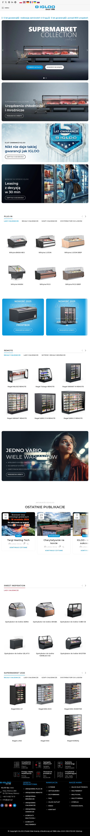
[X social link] (5, 2)
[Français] (31, 2)
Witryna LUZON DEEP (73, 252)
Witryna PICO (45, 284)
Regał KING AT (17, 709)
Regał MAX (45, 741)
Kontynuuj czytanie (18, 547)
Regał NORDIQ (73, 741)
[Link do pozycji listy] (10, 796)
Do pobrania (53, 794)
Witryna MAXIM (17, 284)
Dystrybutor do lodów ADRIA (17, 622)
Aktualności (53, 791)
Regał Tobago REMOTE (45, 387)
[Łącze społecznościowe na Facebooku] (3, 2)
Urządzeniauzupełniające (70, 772)
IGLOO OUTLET (54, 802)
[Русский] (38, 2)
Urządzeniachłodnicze (26, 763)
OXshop (79, 831)
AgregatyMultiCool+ (47, 763)
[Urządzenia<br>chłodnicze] (17, 765)
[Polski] (21, 2)
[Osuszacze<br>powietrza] (38, 774)
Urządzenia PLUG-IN (33, 789)
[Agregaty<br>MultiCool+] (38, 765)
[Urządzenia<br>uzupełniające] (60, 774)
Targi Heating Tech (18, 540)
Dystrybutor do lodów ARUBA (45, 622)
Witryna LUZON (45, 252)
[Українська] (35, 2)
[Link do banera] (45, 142)
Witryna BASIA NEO (17, 252)
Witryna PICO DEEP (73, 284)
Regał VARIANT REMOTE (17, 418)
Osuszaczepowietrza (47, 772)
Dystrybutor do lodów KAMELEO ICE (45, 655)
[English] (24, 2)
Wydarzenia (54, 536)
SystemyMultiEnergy (70, 763)
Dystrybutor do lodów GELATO (16, 653)
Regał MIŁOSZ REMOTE (17, 387)
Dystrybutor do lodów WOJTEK (73, 653)
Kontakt (52, 809)
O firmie (51, 787)
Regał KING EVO (45, 709)
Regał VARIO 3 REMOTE (73, 418)
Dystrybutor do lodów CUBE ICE (73, 622)
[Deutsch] (28, 2)
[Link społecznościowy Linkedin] (12, 2)
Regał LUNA (17, 741)
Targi (18, 536)
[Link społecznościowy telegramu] (15, 2)
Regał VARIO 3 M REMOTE (45, 418)
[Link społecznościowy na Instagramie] (6, 805)
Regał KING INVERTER (73, 709)
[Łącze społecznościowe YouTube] (10, 805)
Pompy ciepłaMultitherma (27, 772)
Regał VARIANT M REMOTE (73, 387)
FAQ (50, 798)
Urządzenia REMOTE (33, 792)
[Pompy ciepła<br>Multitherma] (17, 774)
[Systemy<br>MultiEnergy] (60, 765)
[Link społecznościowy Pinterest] (9, 2)
